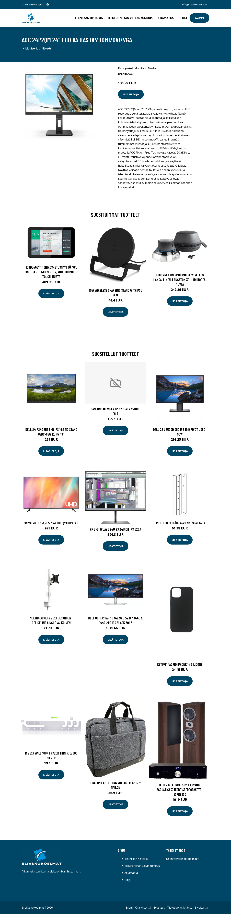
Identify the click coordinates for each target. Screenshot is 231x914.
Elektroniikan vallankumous (130, 18)
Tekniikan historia (89, 18)
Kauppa (199, 18)
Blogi (183, 18)
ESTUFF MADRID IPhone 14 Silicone (179, 664)
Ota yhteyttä (143, 907)
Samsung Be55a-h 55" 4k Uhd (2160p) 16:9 (51, 523)
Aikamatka (166, 18)
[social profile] (47, 4)
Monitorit (31, 48)
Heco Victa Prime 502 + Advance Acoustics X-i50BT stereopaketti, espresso (180, 789)
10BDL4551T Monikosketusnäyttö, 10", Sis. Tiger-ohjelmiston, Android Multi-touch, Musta (51, 272)
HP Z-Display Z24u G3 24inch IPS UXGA (115, 529)
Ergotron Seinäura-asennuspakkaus (180, 523)
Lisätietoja (131, 94)
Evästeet (159, 907)
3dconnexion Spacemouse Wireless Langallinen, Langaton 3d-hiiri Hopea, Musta (179, 279)
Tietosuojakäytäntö (179, 907)
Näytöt (46, 48)
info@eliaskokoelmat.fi (194, 4)
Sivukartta (201, 907)
